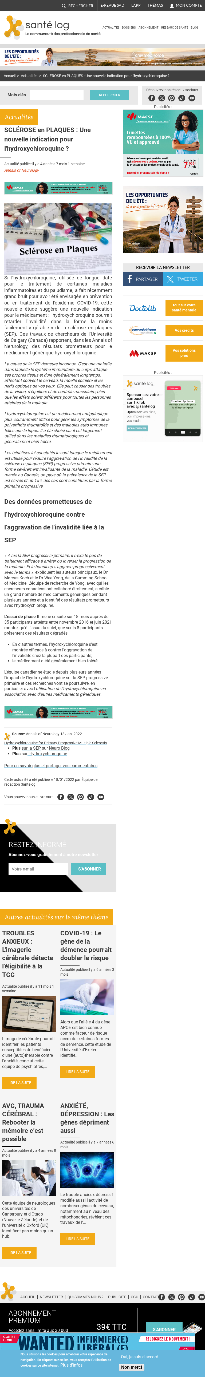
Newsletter (51, 1297)
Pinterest (171, 97)
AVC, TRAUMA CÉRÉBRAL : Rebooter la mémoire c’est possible (23, 1122)
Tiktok (181, 97)
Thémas (155, 5)
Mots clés (16, 94)
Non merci (131, 1367)
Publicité (117, 1297)
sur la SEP (31, 748)
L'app (136, 5)
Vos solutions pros (184, 353)
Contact (151, 1297)
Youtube (100, 796)
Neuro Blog (59, 748)
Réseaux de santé (174, 27)
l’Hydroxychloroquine (47, 753)
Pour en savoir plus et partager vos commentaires (50, 765)
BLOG (194, 27)
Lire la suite (19, 1083)
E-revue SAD (112, 5)
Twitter (161, 97)
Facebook (151, 97)
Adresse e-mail (23, 860)
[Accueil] (14, 27)
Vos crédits (184, 330)
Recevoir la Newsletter (163, 267)
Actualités (111, 27)
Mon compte (189, 5)
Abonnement (149, 27)
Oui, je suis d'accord (139, 1356)
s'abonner (164, 1329)
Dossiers (129, 27)
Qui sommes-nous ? (86, 1297)
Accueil (9, 76)
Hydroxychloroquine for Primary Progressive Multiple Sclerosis (55, 743)
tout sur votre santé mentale (184, 307)
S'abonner (89, 869)
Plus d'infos (71, 1365)
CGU (134, 1297)
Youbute (191, 97)
